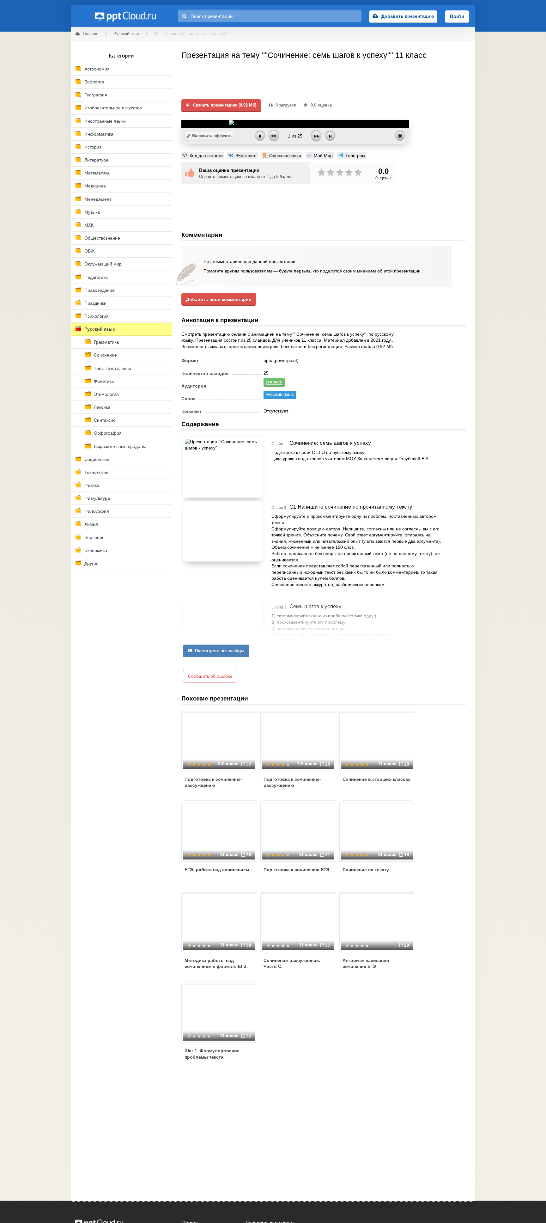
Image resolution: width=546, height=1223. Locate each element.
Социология (96, 459)
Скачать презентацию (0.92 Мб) (224, 105)
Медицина (95, 185)
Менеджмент (97, 199)
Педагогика (96, 277)
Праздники (95, 303)
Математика (97, 172)
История (93, 147)
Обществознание (102, 238)
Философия (96, 511)
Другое (91, 563)
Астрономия (97, 68)
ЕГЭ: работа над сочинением (217, 869)
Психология (96, 316)
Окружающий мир (103, 263)
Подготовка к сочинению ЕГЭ (296, 869)
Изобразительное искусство (113, 107)
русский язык (280, 395)
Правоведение (99, 290)
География (95, 94)
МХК (89, 225)
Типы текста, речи (112, 368)
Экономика (95, 550)
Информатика (98, 134)
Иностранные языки (105, 121)
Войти (457, 16)
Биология (94, 81)
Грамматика (106, 342)
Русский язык (99, 329)
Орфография (108, 433)
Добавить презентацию (407, 16)
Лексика (102, 407)
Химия (91, 524)
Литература (96, 159)
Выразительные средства (120, 446)
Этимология (106, 394)
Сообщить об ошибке (210, 676)
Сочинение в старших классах (376, 779)
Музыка (92, 212)
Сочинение (105, 355)
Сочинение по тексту (366, 869)
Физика (91, 485)
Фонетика (104, 381)
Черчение (94, 537)
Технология (96, 472)
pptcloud (125, 16)
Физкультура (97, 498)
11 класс (274, 382)
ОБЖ (89, 251)
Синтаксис (104, 420)
